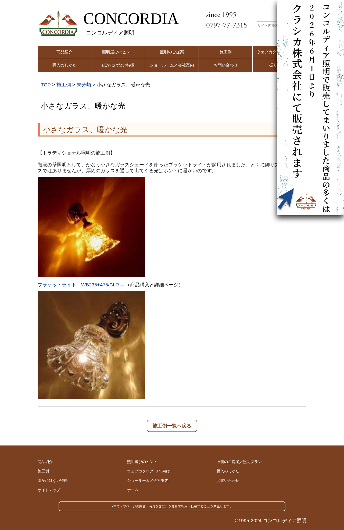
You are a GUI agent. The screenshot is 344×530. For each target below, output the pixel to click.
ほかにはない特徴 (118, 65)
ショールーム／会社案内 (172, 65)
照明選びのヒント (118, 52)
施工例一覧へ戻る (172, 426)
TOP (46, 84)
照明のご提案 (172, 52)
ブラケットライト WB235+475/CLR (78, 284)
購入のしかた (64, 65)
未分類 (84, 84)
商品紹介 (64, 52)
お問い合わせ (226, 65)
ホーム (132, 490)
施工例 (226, 52)
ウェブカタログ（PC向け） (150, 471)
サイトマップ (49, 490)
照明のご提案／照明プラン (239, 461)
